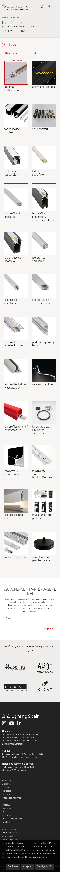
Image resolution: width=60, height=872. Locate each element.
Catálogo (21, 31)
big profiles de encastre (12, 260)
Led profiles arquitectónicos (13, 344)
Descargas (7, 784)
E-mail (8, 618)
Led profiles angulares (38, 260)
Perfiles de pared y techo (43, 344)
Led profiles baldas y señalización (15, 386)
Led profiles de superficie (40, 173)
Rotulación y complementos (13, 473)
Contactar (6, 795)
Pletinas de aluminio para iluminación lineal (42, 474)
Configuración (44, 867)
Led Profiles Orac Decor (14, 517)
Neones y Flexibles (42, 384)
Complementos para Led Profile (41, 559)
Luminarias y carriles (11, 822)
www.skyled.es (8, 836)
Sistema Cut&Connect (12, 89)
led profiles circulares (10, 302)
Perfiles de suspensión (11, 173)
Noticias (5, 788)
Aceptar (27, 867)
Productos (6, 18)
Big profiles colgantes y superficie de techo (43, 217)
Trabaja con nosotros (11, 798)
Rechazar (13, 867)
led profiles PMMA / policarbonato (16, 428)
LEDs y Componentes (12, 819)
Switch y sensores (15, 557)
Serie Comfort (40, 129)
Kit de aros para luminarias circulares (41, 430)
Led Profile (7, 809)
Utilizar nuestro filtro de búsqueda (20, 53)
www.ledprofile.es (9, 833)
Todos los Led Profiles (12, 131)
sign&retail (6, 816)
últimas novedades (43, 87)
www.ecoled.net (9, 829)
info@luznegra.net (17, 744)
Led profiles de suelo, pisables (41, 302)
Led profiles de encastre (12, 215)
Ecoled (5, 812)
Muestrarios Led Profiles (41, 517)
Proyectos (6, 791)
